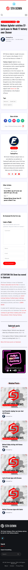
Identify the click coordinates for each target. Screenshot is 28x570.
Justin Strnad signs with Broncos (12, 478)
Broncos (6, 101)
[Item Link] (14, 397)
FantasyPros (9, 37)
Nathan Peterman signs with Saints (12, 509)
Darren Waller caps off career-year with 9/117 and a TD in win (13, 192)
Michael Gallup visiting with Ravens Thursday (12, 445)
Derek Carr (13, 88)
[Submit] (18, 554)
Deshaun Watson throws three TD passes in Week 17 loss (12, 199)
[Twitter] (14, 4)
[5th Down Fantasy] (14, 8)
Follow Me (14, 148)
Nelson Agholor (8, 104)
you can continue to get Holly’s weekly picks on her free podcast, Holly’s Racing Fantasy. (13, 313)
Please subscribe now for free (10, 284)
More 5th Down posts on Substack (11, 342)
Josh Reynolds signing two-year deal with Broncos (12, 412)
